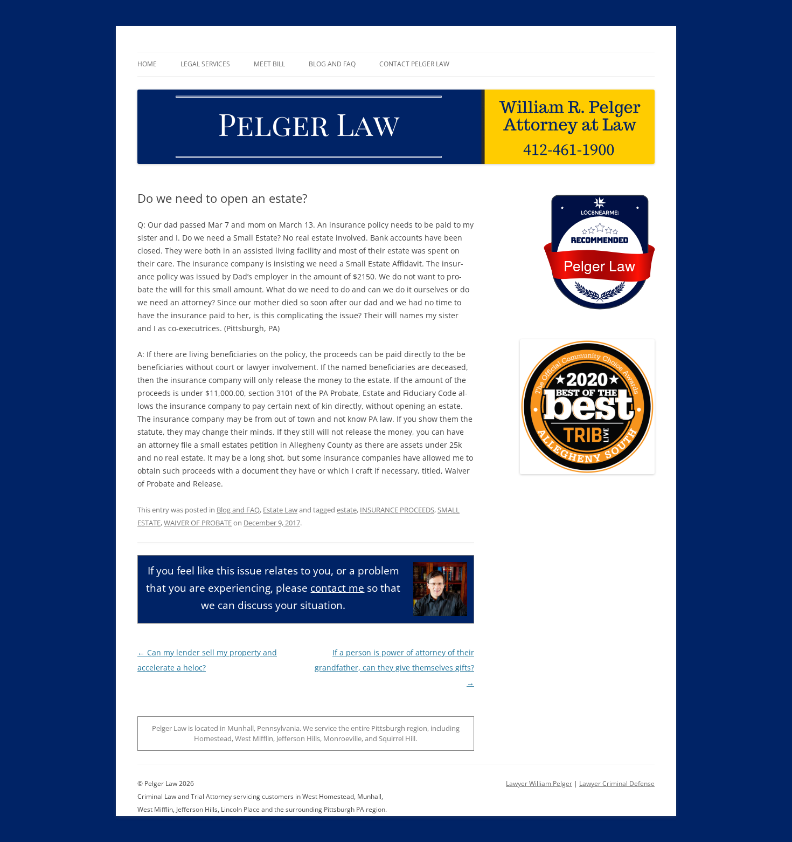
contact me (337, 587)
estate (347, 510)
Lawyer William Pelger (539, 783)
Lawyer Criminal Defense (617, 783)
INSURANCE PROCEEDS (397, 510)
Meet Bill (269, 64)
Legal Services (205, 64)
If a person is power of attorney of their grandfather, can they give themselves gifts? (394, 667)
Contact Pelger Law (414, 64)
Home (147, 64)
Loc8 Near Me (599, 212)
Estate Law (280, 510)
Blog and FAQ (332, 64)
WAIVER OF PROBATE (198, 523)
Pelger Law (599, 265)
